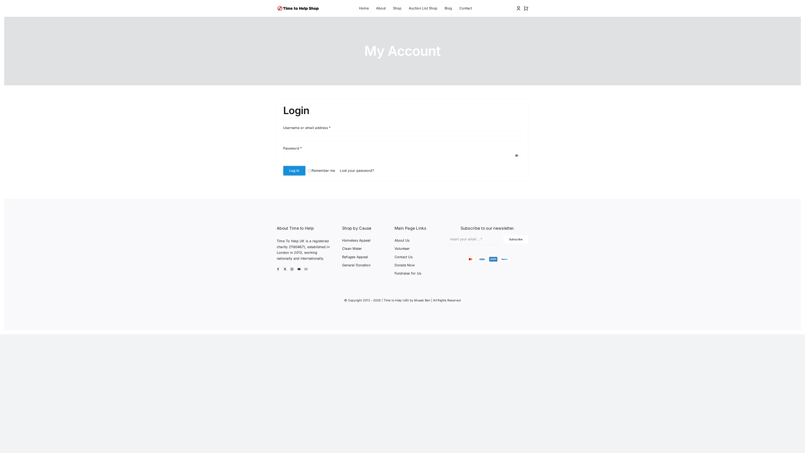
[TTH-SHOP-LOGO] (299, 6)
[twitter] (285, 269)
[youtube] (299, 269)
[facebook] (278, 269)
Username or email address (307, 128)
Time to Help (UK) (396, 300)
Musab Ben (422, 300)
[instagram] (292, 269)
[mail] (306, 269)
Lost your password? (357, 170)
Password (292, 148)
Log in (294, 170)
